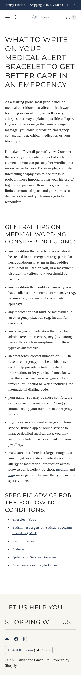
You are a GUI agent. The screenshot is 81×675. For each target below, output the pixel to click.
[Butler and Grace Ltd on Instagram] (27, 639)
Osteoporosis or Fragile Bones (34, 565)
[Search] (16, 17)
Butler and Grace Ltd (33, 660)
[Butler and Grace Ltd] (40, 17)
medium (62, 469)
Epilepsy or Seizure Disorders (34, 557)
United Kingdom (27, 650)
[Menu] (7, 17)
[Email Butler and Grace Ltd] (9, 639)
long (11, 475)
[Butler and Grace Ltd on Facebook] (18, 639)
